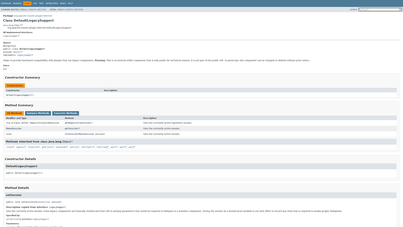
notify (73, 147)
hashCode (61, 147)
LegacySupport (11, 36)
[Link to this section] (42, 77)
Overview (6, 3)
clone (9, 147)
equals (20, 147)
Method (42, 10)
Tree (41, 3)
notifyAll (87, 147)
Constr (32, 10)
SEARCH (353, 10)
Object (17, 52)
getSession (71, 128)
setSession (71, 134)
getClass (47, 147)
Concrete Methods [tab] (65, 113)
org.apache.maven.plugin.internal (33, 16)
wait (113, 147)
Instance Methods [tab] (38, 113)
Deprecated (52, 3)
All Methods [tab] (14, 113)
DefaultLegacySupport (18, 95)
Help (70, 3)
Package (17, 3)
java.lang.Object (12, 25)
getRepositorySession (77, 123)
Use (35, 3)
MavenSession (13, 128)
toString (102, 147)
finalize (33, 147)
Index (63, 3)
